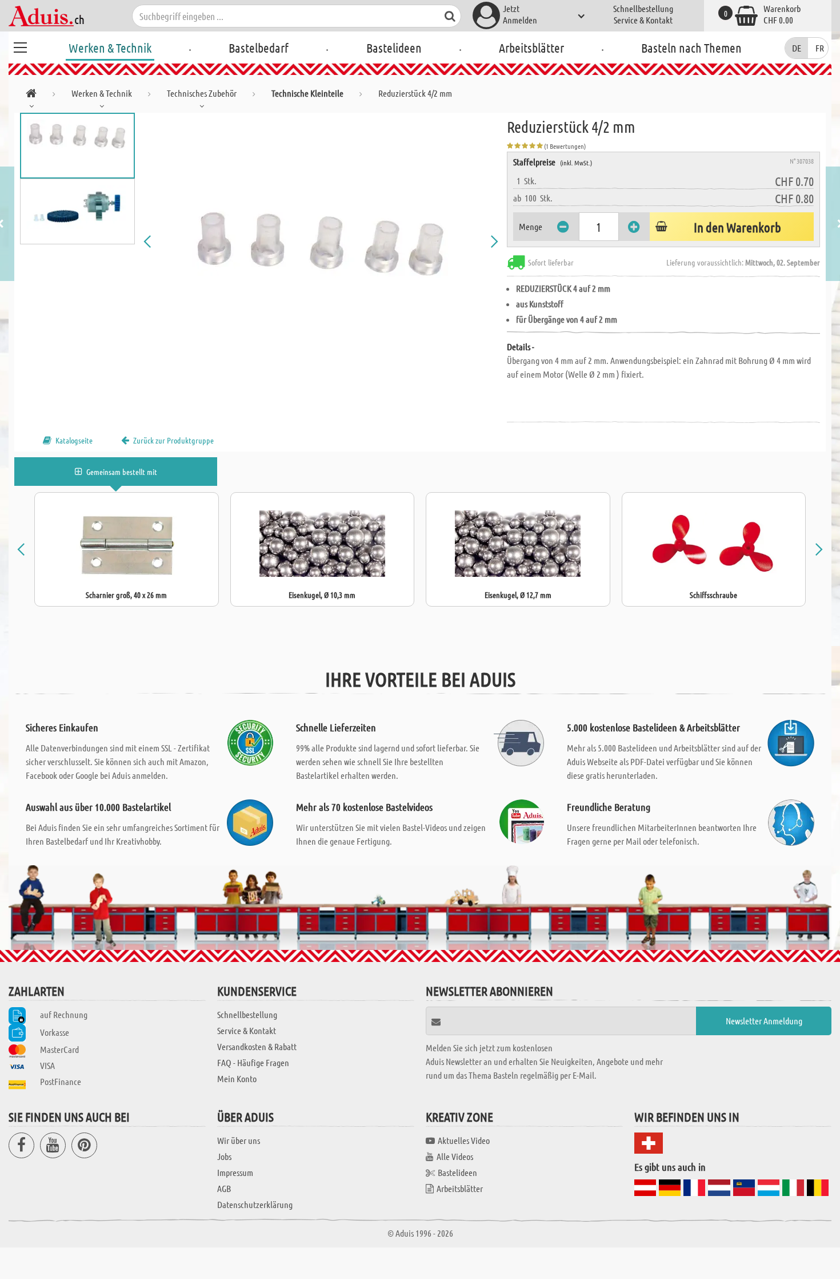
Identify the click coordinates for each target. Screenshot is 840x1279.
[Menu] (20, 45)
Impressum (235, 1172)
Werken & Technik (110, 47)
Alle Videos (455, 1156)
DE (796, 47)
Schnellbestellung (643, 8)
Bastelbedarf (259, 47)
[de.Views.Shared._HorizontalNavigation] (31, 95)
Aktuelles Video (464, 1140)
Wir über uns (238, 1140)
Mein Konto (237, 1078)
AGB (224, 1188)
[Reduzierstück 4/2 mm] (321, 241)
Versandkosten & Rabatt (257, 1046)
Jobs (224, 1156)
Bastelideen (394, 47)
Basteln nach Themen (691, 47)
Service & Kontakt (643, 19)
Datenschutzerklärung (255, 1204)
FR (819, 47)
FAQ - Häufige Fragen (253, 1062)
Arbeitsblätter (531, 47)
